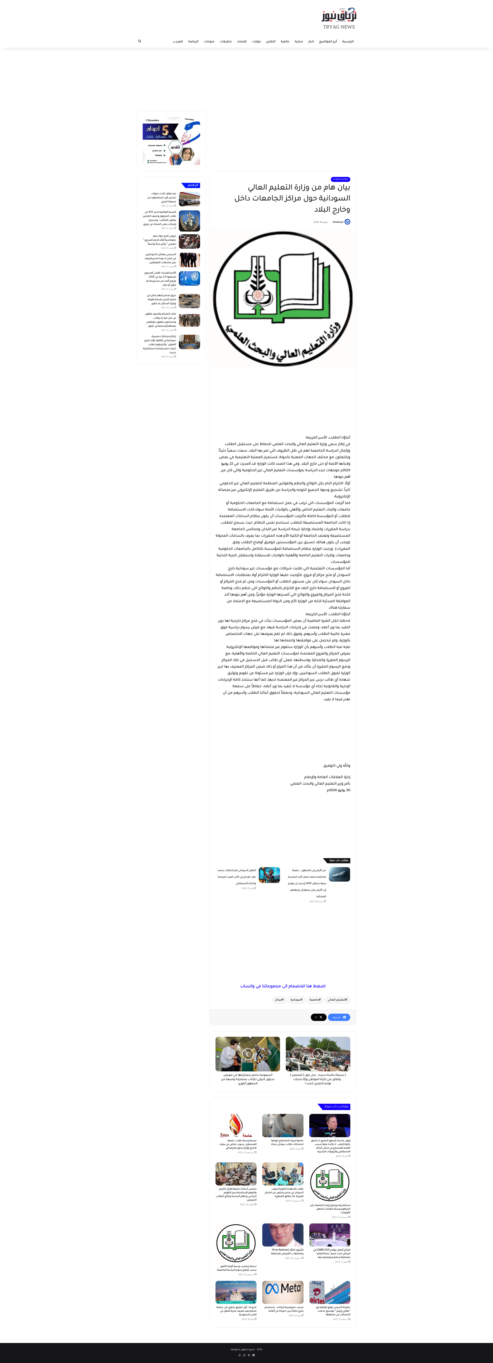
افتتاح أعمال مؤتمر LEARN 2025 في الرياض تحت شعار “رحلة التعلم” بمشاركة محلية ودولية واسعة (331, 1254)
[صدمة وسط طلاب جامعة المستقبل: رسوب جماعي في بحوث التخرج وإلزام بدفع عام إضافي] (236, 1125)
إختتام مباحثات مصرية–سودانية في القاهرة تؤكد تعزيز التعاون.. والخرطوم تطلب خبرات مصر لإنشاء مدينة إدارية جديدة (159, 344)
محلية (299, 42)
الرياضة (193, 42)
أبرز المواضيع (328, 42)
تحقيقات (226, 42)
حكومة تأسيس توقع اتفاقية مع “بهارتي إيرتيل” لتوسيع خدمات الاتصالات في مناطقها (333, 1311)
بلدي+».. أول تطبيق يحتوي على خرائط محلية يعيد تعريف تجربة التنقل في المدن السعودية (236, 1311)
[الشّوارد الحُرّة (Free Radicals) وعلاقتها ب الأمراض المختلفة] (282, 1235)
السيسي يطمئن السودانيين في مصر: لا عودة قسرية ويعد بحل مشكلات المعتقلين (160, 258)
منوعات (209, 42)
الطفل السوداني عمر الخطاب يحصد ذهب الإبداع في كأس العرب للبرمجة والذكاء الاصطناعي (236, 877)
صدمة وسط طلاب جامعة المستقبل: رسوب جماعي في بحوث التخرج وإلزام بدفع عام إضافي (238, 1145)
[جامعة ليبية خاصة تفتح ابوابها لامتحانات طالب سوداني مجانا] (282, 1125)
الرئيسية (348, 42)
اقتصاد (241, 42)
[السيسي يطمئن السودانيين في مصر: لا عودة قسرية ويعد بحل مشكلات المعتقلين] (189, 260)
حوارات (256, 42)
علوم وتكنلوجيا (340, 179)
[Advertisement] (246, 78)
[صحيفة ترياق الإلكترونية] (339, 18)
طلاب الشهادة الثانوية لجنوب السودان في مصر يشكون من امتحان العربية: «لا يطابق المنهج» (284, 1193)
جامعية (314, 1000)
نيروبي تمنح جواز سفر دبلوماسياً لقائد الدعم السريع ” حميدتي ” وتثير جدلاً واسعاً (159, 240)
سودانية (296, 1000)
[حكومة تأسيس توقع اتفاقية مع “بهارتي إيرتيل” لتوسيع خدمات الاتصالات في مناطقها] (329, 1292)
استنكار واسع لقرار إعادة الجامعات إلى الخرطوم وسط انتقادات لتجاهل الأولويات (330, 1209)
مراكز (278, 1000)
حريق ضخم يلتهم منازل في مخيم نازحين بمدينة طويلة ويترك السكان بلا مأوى (161, 299)
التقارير (270, 42)
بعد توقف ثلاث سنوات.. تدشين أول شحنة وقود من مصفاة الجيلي (161, 197)
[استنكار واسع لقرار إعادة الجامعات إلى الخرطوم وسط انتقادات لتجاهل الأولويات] (329, 1182)
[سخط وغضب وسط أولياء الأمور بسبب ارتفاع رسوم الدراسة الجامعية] (236, 1243)
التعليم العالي (337, 1000)
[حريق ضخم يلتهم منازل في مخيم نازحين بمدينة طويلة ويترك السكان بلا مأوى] (189, 301)
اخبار (311, 42)
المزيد (179, 42)
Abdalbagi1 (338, 222)
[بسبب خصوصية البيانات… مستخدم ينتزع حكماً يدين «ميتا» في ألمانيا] (282, 1292)
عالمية (285, 42)
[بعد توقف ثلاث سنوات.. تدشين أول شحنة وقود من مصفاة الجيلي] (189, 199)
